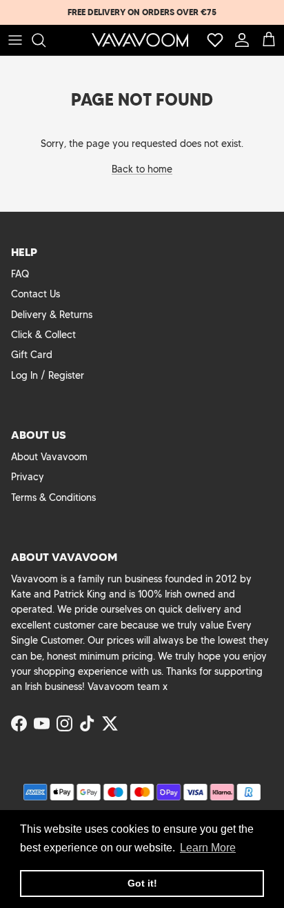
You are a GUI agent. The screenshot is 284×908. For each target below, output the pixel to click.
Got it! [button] (142, 883)
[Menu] (15, 40)
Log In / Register (47, 375)
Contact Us (35, 294)
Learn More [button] (208, 847)
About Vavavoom (49, 457)
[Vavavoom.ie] (140, 40)
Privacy (27, 477)
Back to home (142, 169)
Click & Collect (43, 334)
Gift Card (31, 354)
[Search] (45, 40)
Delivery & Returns (51, 314)
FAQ (20, 274)
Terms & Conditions (53, 497)
